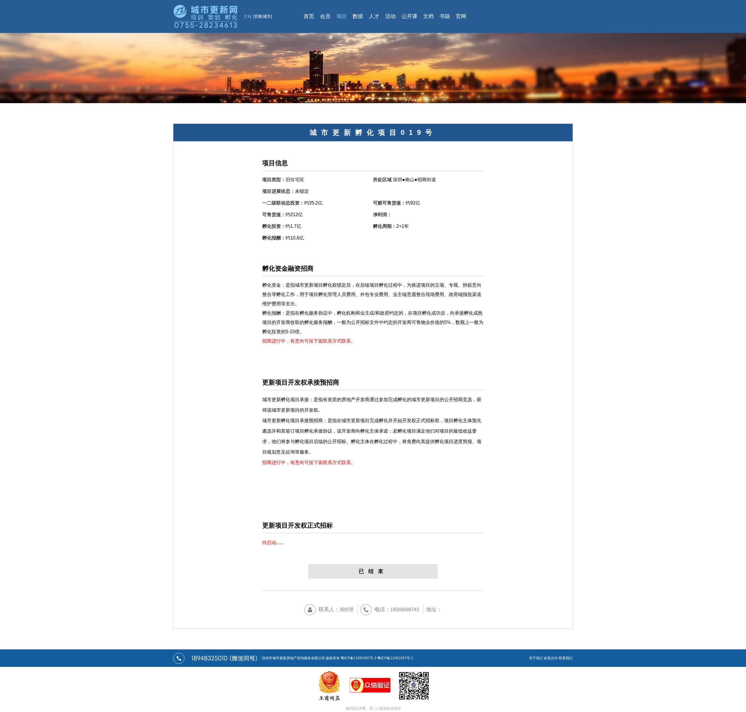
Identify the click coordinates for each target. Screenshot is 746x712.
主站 (258, 16)
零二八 (374, 708)
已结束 (373, 571)
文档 (428, 16)
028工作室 (357, 708)
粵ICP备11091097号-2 (358, 658)
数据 (358, 16)
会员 (325, 16)
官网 (461, 16)
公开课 (409, 16)
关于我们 (536, 658)
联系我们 (566, 658)
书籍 (444, 16)
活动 (390, 16)
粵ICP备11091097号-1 (395, 658)
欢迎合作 (551, 658)
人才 (374, 16)
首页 (309, 16)
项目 (341, 16)
